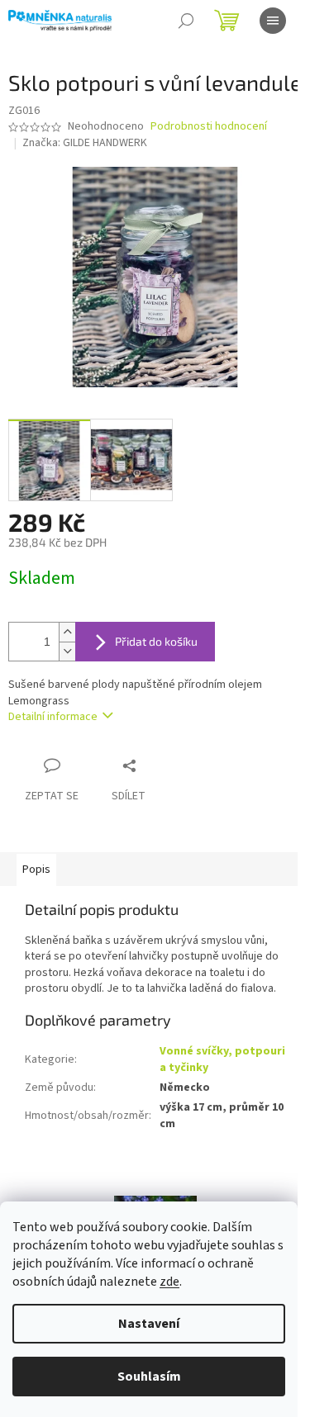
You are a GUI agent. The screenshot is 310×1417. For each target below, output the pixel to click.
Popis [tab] (36, 869)
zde (169, 1281)
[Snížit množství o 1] (67, 651)
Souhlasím (149, 1376)
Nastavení (148, 1324)
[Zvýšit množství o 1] (67, 632)
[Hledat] (186, 20)
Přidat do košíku (156, 641)
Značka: (84, 143)
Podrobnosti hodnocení (208, 127)
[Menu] (272, 20)
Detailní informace (53, 716)
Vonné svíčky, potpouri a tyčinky (222, 1059)
